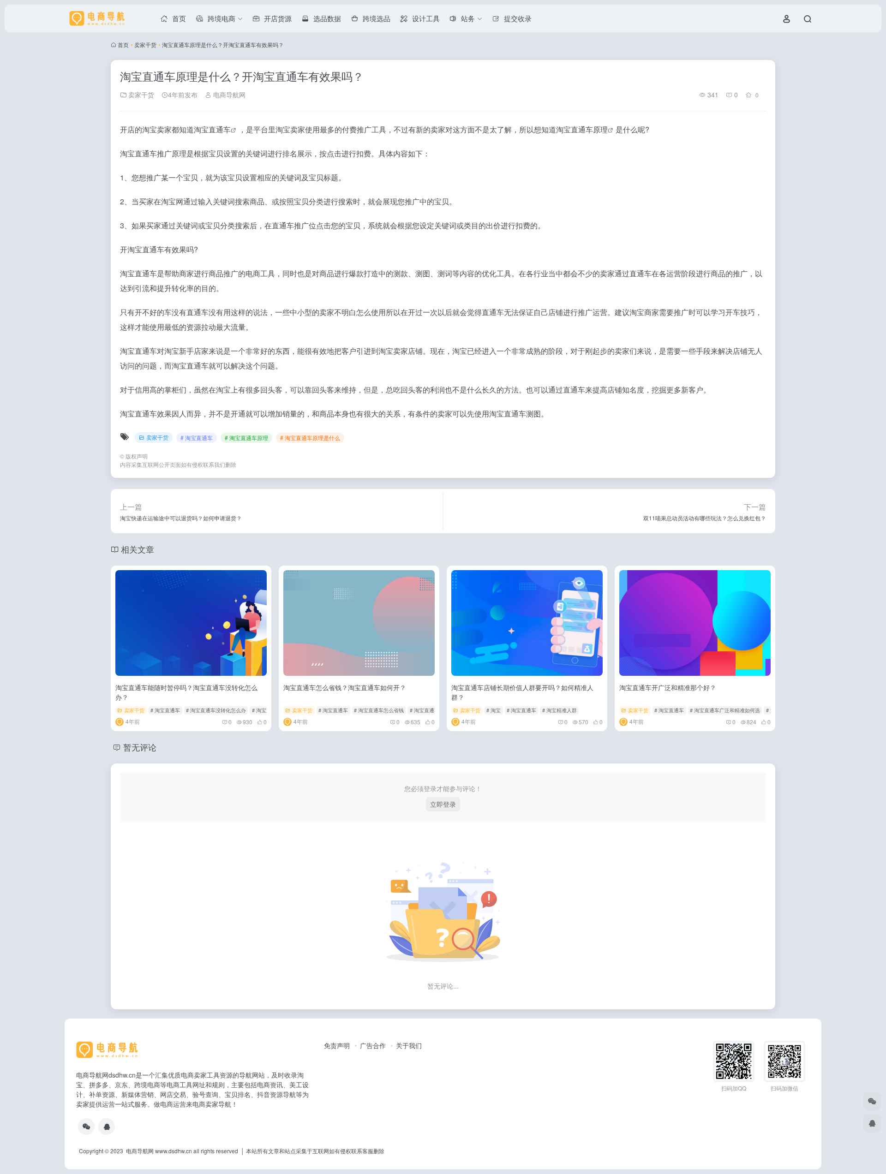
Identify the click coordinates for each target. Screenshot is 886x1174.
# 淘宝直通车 (196, 437)
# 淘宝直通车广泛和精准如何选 (725, 710)
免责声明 (337, 1045)
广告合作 (373, 1045)
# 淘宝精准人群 (559, 710)
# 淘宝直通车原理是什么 (310, 437)
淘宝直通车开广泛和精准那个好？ (667, 687)
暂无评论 (139, 747)
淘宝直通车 (212, 129)
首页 (123, 44)
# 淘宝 (493, 710)
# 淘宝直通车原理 (246, 437)
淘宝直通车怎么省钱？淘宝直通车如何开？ (344, 687)
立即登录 (443, 804)
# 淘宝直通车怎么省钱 (379, 710)
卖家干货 (145, 44)
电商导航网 (228, 94)
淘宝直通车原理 (582, 129)
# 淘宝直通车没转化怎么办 (216, 710)
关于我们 (409, 1045)
